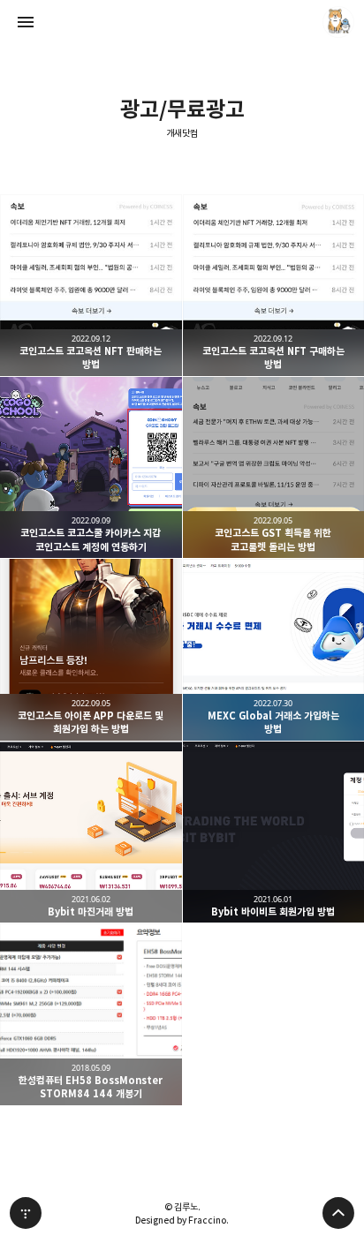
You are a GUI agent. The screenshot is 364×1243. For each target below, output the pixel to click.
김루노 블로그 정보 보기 (338, 22)
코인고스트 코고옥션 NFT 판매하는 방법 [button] (91, 285)
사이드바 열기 (25, 22)
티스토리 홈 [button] (25, 1213)
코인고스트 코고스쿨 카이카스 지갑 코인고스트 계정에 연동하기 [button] (91, 468)
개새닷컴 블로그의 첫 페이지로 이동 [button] (182, 22)
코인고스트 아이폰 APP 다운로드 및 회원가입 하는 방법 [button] (91, 650)
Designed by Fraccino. (182, 1220)
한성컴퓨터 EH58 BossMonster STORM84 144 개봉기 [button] (91, 1014)
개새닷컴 (182, 133)
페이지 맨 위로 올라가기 (338, 1213)
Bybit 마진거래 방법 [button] (91, 832)
